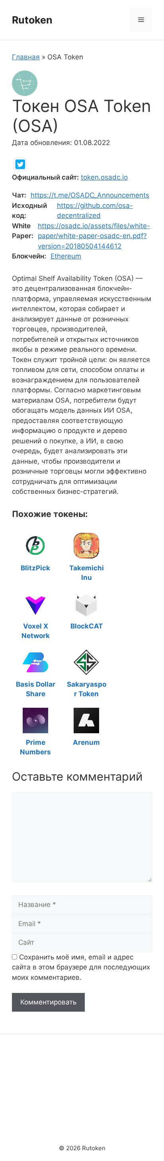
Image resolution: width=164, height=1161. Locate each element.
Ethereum (66, 256)
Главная (26, 57)
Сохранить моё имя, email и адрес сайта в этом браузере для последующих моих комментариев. (81, 967)
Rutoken (32, 20)
